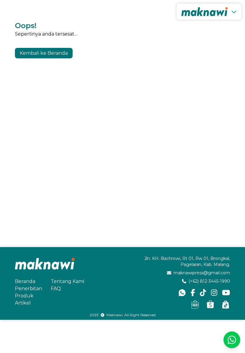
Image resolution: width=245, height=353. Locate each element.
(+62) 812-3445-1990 (209, 281)
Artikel (23, 303)
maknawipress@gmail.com (202, 273)
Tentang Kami (67, 281)
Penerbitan (28, 288)
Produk (24, 296)
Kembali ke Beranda (44, 53)
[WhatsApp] (231, 339)
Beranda (25, 281)
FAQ (56, 288)
